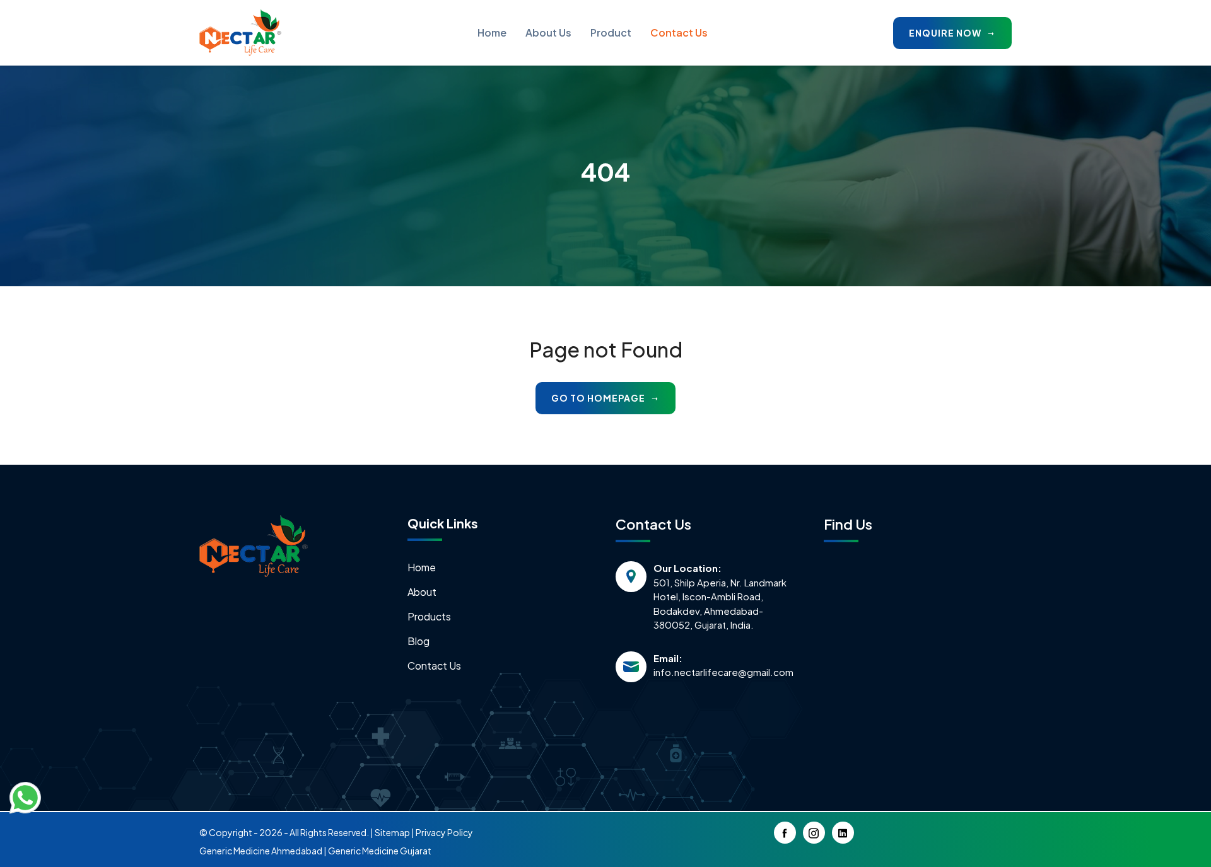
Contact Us (679, 32)
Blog (418, 641)
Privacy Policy (444, 832)
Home (491, 32)
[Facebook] (785, 833)
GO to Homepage (599, 398)
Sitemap (392, 832)
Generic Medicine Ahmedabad (260, 850)
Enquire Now (946, 32)
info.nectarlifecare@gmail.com (723, 672)
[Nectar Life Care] (240, 32)
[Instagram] (814, 833)
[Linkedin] (843, 833)
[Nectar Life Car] (253, 544)
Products (429, 616)
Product (610, 32)
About (421, 591)
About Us (548, 32)
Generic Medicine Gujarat (379, 850)
